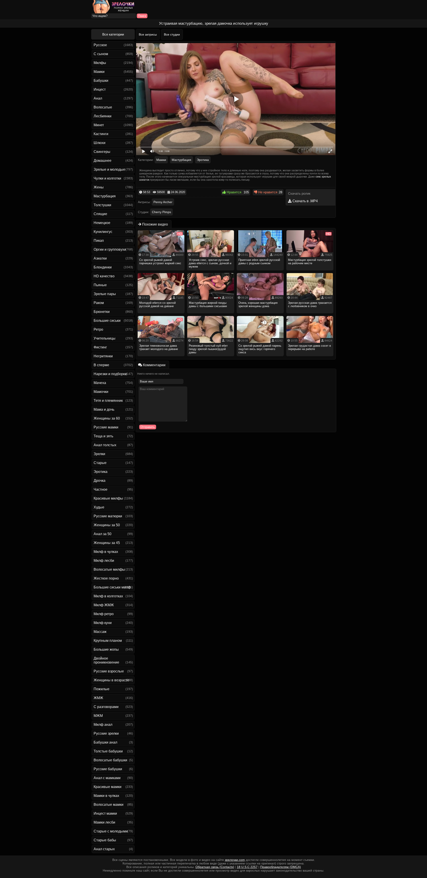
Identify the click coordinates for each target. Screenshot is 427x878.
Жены (99, 187)
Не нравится (267, 192)
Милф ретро (104, 614)
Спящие (100, 214)
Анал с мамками (107, 778)
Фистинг (100, 347)
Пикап (99, 240)
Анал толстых (105, 445)
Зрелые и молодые (109, 169)
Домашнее (102, 160)
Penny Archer (162, 202)
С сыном (101, 54)
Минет (99, 125)
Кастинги (101, 134)
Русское (100, 45)
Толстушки (102, 205)
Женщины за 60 (107, 418)
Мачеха (100, 383)
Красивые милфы (108, 498)
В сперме (101, 365)
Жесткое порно (106, 578)
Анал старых (104, 849)
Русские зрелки (106, 733)
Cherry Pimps (161, 212)
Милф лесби (104, 560)
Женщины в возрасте (111, 680)
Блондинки (103, 267)
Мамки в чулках (106, 796)
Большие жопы (106, 649)
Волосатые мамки (108, 804)
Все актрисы (148, 34)
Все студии (172, 34)
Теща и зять (103, 436)
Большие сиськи (107, 320)
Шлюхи (99, 143)
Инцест (100, 89)
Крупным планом (108, 640)
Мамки (99, 72)
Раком (99, 303)
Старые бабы (105, 840)
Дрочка (99, 480)
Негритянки (103, 356)
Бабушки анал (105, 742)
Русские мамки (106, 427)
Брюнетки (102, 312)
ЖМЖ (98, 698)
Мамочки (101, 392)
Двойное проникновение (106, 660)
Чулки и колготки (107, 178)
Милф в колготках (108, 596)
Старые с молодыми (111, 831)
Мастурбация (105, 196)
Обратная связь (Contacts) (214, 867)
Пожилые (101, 689)
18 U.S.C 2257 (247, 867)
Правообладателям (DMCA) (280, 867)
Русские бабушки (108, 769)
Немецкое (102, 223)
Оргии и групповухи (110, 249)
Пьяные (100, 285)
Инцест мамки (105, 813)
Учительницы (104, 338)
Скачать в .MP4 (305, 201)
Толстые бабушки (108, 751)
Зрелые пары (105, 294)
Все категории (113, 34)
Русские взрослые (109, 671)
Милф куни (103, 623)
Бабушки (101, 80)
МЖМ (98, 716)
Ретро (98, 329)
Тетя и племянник (108, 400)
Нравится (233, 192)
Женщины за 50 (107, 525)
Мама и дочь (104, 409)
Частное (100, 489)
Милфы (100, 63)
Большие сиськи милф (112, 587)
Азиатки (100, 258)
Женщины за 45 (107, 543)
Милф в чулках (106, 552)
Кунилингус (103, 232)
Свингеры (102, 152)
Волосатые (103, 107)
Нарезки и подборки (110, 374)
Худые (99, 507)
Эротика (100, 472)
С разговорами (106, 707)
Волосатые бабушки (110, 760)
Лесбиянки (102, 116)
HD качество (104, 276)
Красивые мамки (107, 787)
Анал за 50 (102, 534)
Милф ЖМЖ (104, 605)
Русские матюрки (108, 516)
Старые (100, 463)
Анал (98, 98)
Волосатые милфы (109, 569)
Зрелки (99, 454)
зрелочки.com (235, 860)
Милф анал (103, 724)
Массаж (100, 632)
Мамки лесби (104, 822)
